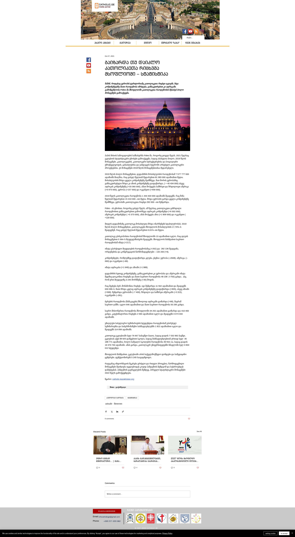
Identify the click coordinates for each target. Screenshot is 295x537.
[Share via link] (123, 411)
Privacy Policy (167, 533)
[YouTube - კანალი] (190, 31)
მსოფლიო (118, 403)
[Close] (292, 533)
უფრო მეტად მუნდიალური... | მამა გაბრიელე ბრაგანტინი (108, 459)
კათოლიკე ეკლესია (115, 398)
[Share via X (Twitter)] (112, 411)
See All (199, 431)
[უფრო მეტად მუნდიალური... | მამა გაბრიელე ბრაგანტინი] (110, 445)
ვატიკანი (108, 403)
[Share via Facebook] (106, 411)
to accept (284, 533)
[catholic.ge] (185, 31)
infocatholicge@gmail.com (109, 517)
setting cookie (271, 533)
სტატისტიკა (132, 398)
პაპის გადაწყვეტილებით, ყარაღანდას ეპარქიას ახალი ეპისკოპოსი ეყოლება (147, 459)
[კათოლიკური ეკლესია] (196, 31)
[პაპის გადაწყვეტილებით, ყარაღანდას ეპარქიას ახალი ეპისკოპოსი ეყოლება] (147, 445)
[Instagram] (201, 31)
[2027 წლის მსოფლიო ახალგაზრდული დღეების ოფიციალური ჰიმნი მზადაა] (185, 445)
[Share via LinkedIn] (117, 411)
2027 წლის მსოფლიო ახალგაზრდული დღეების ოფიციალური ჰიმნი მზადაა (185, 459)
